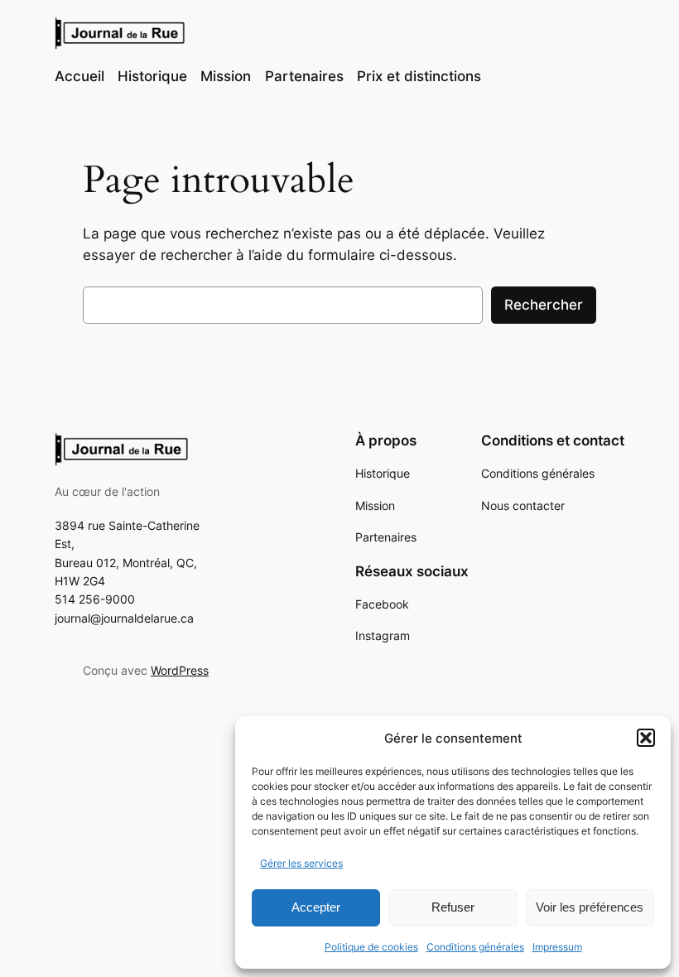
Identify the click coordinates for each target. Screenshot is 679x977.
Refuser (452, 907)
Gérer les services (301, 863)
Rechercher (543, 304)
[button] (646, 737)
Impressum (557, 947)
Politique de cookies (371, 947)
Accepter (315, 907)
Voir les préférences (589, 907)
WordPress (180, 670)
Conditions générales (475, 947)
